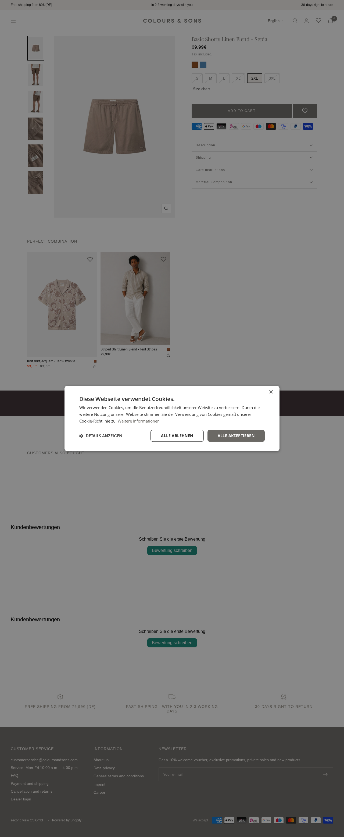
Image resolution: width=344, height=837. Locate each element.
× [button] (271, 392)
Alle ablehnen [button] (177, 435)
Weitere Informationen (139, 421)
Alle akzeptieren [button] (236, 435)
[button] (100, 436)
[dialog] (172, 418)
